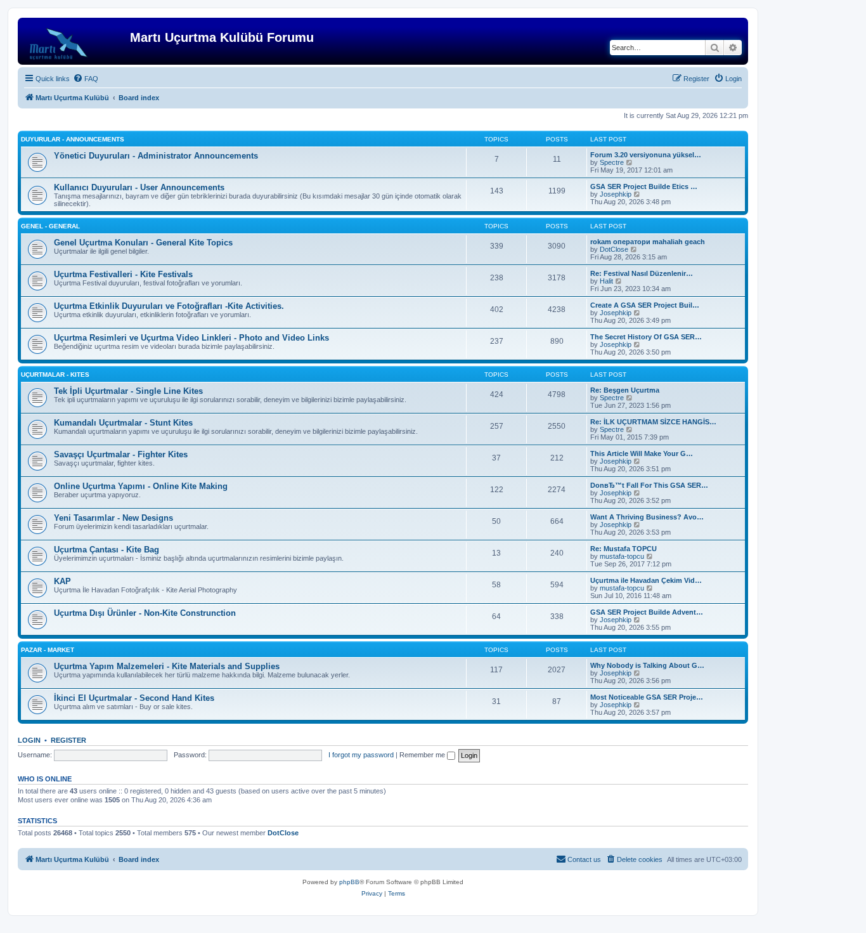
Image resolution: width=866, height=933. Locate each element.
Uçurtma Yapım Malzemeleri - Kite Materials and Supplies (167, 666)
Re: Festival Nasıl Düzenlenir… (641, 273)
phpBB (349, 881)
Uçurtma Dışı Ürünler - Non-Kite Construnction (145, 613)
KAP (62, 581)
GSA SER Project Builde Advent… (646, 612)
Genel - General (50, 226)
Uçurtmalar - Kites (55, 374)
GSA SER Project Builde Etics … (643, 186)
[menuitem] (85, 78)
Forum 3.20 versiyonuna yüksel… (645, 155)
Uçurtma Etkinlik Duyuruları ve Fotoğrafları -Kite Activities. (169, 306)
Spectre (612, 162)
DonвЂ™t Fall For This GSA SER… (649, 485)
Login (29, 740)
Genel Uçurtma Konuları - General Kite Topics (143, 242)
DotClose (614, 249)
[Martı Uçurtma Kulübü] (75, 41)
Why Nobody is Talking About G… (647, 665)
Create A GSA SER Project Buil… (644, 305)
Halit (606, 281)
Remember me (423, 755)
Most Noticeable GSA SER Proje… (646, 697)
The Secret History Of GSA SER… (646, 337)
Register (68, 740)
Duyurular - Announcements (72, 139)
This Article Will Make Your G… (641, 453)
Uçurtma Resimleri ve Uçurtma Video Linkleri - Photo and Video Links (191, 338)
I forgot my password (361, 755)
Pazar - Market (47, 649)
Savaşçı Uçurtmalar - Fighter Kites (121, 454)
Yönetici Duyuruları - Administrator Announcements (156, 155)
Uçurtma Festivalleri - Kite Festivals (123, 274)
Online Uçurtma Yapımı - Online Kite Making (141, 486)
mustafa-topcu (622, 556)
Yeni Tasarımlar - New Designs (113, 518)
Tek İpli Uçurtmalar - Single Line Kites (128, 391)
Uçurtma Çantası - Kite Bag (106, 549)
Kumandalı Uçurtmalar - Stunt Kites (123, 422)
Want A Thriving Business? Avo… (647, 517)
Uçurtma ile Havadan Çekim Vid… (646, 580)
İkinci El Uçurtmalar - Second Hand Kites (134, 698)
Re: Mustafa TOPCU (623, 548)
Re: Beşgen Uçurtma (624, 390)
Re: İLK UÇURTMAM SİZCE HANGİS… (653, 422)
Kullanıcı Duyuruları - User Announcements (139, 187)
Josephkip (615, 194)
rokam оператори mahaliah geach (647, 241)
